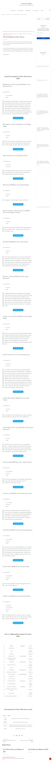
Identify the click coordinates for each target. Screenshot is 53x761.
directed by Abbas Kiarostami (17, 354)
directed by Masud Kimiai (17, 185)
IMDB (5, 728)
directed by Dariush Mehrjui (17, 596)
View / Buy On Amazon (18, 118)
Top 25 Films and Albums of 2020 (42, 80)
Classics (15, 33)
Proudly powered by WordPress (8, 758)
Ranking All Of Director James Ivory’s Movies (9, 741)
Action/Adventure (6, 33)
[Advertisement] (18, 24)
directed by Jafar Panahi (16, 242)
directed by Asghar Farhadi (18, 462)
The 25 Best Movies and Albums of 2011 (43, 66)
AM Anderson (6, 39)
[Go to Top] (50, 759)
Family (27, 33)
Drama (24, 33)
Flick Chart (5, 725)
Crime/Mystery (19, 33)
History (8, 34)
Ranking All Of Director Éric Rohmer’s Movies (26, 741)
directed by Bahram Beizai (16, 155)
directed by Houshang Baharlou (18, 530)
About (42, 10)
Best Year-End (36, 10)
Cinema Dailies (26, 4)
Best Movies (13, 10)
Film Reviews (28, 10)
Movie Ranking (20, 10)
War (11, 34)
